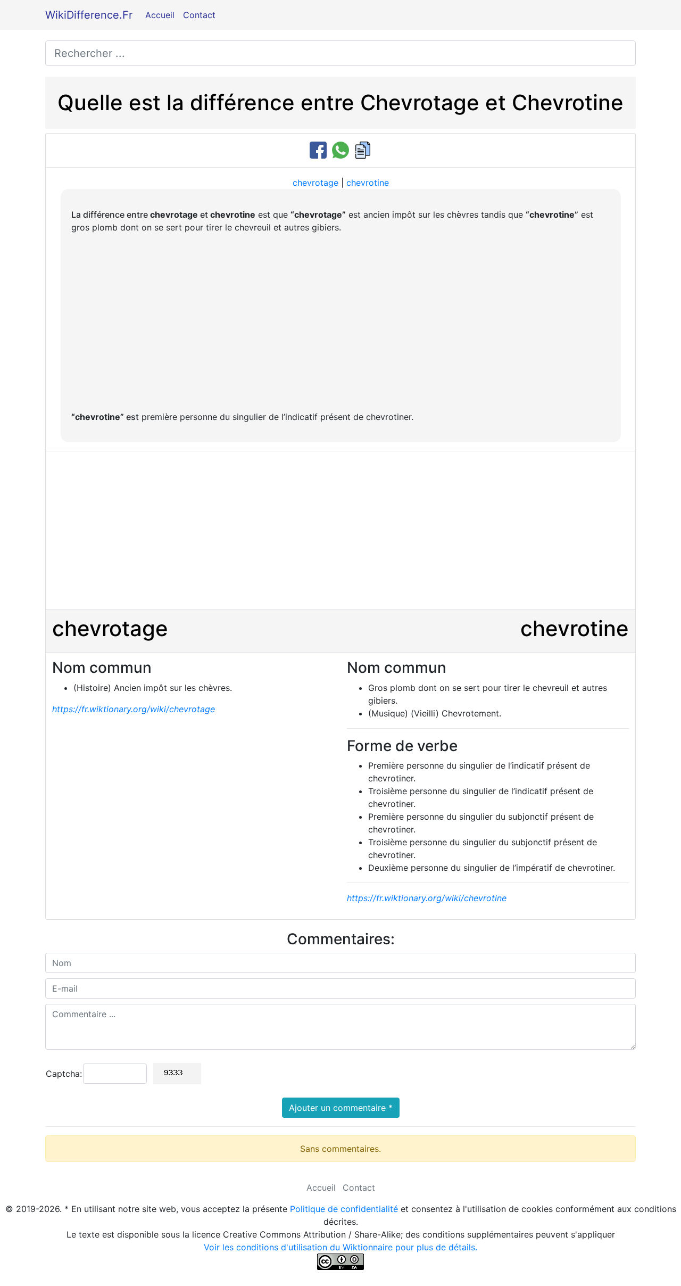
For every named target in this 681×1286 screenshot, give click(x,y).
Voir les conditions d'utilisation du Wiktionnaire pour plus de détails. (340, 1247)
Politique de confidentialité (344, 1208)
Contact (199, 15)
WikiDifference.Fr (88, 15)
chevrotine (367, 182)
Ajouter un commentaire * (341, 1107)
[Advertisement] (340, 322)
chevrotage (315, 182)
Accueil (160, 15)
